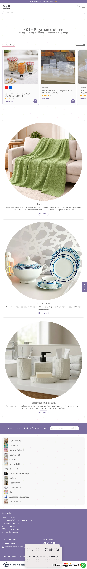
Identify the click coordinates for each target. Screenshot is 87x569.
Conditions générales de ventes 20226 (17, 520)
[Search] (82, 12)
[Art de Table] (43, 261)
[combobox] (43, 12)
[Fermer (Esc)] (61, 545)
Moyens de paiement (10, 532)
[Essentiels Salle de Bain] (43, 360)
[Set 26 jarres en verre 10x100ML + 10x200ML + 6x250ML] (21, 77)
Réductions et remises (10, 529)
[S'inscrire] (77, 428)
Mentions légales (8, 526)
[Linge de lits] (43, 162)
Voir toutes (80, 45)
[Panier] (78, 6)
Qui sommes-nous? (9, 517)
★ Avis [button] (84, 287)
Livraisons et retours (10, 523)
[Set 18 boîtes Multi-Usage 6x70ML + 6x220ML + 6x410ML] (58, 75)
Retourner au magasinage (57, 33)
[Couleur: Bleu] (10, 87)
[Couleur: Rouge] (6, 87)
